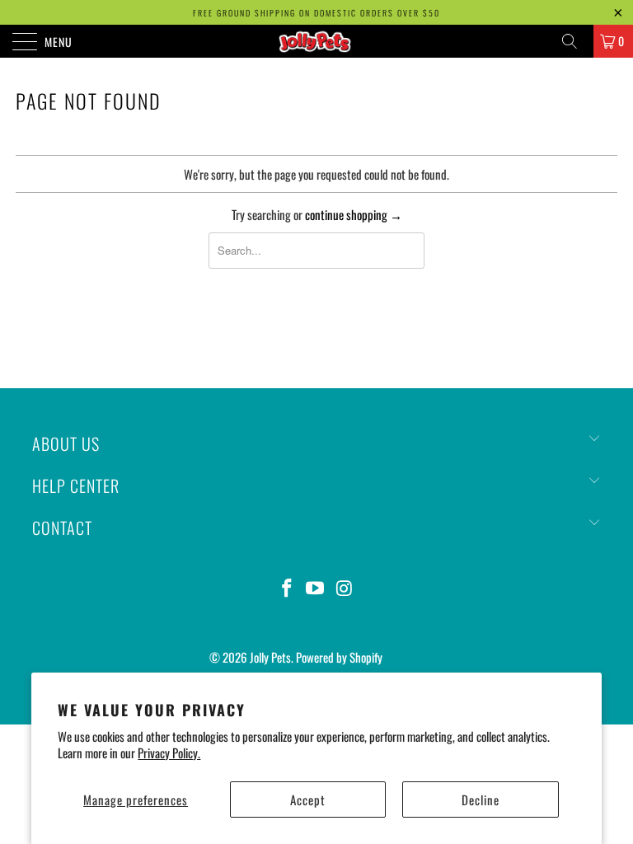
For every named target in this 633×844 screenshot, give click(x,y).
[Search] (575, 41)
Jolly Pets (270, 657)
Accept (308, 799)
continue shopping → (353, 214)
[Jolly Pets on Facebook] (286, 588)
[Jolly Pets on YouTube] (315, 588)
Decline (480, 799)
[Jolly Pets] (316, 41)
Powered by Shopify (339, 657)
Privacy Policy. (169, 752)
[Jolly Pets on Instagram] (344, 588)
